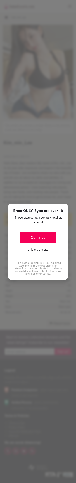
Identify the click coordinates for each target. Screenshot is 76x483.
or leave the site (38, 249)
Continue (38, 237)
